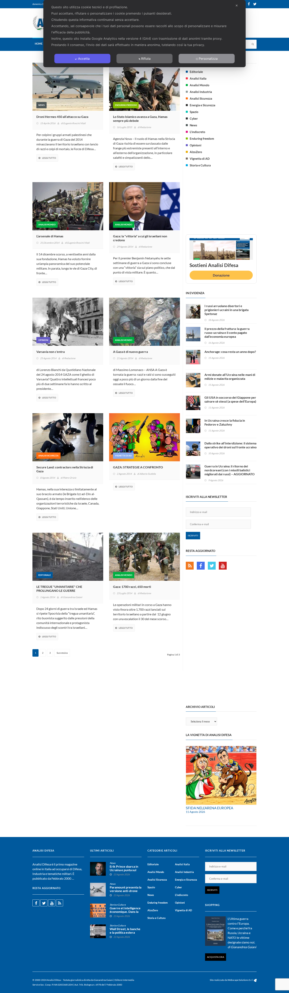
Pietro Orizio (69, 477)
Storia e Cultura (200, 165)
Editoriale (44, 575)
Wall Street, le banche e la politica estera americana (125, 932)
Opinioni (43, 340)
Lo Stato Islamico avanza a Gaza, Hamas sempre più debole (140, 118)
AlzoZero (196, 152)
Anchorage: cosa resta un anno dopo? (230, 351)
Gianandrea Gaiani (72, 597)
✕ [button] (236, 5)
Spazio (194, 112)
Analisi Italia (198, 78)
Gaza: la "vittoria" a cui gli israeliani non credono (140, 238)
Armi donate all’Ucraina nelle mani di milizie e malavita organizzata (229, 376)
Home (38, 43)
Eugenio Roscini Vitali (74, 123)
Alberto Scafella (148, 473)
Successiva (62, 652)
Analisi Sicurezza (48, 455)
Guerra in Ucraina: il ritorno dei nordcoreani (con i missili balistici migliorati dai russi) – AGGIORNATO (229, 470)
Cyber (194, 118)
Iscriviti (193, 535)
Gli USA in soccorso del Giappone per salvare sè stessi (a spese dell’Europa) (230, 399)
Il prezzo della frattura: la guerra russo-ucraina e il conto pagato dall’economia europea (226, 332)
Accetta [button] (84, 59)
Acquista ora (215, 956)
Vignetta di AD (123, 455)
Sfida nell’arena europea (209, 808)
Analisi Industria (201, 92)
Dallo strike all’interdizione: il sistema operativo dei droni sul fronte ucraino (230, 445)
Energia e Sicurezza (202, 105)
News (41, 105)
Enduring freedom (126, 105)
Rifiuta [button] (146, 59)
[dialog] (144, 33)
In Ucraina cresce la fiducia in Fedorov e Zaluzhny (224, 422)
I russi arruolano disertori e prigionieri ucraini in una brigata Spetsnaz (226, 310)
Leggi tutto (49, 158)
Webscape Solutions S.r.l (240, 979)
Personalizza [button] (208, 59)
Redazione (145, 127)
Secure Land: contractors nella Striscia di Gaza (64, 469)
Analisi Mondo (47, 224)
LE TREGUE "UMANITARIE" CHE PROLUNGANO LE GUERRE (59, 588)
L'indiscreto (197, 132)
